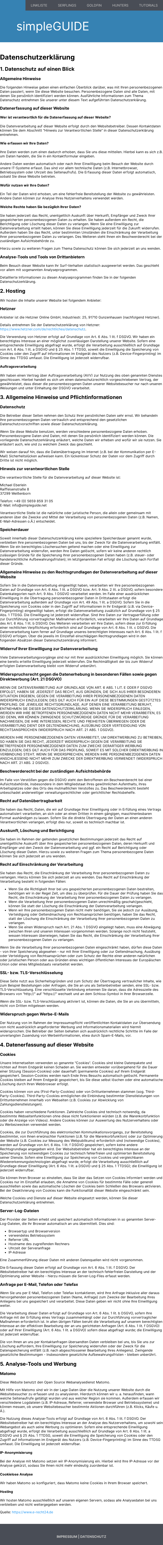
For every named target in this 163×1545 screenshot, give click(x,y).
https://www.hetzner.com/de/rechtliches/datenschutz (42, 329)
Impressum (67, 1536)
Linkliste (39, 5)
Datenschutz (93, 1536)
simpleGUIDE (52, 26)
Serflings (67, 5)
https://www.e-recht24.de (32, 1512)
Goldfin (94, 5)
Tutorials (148, 5)
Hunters (120, 5)
